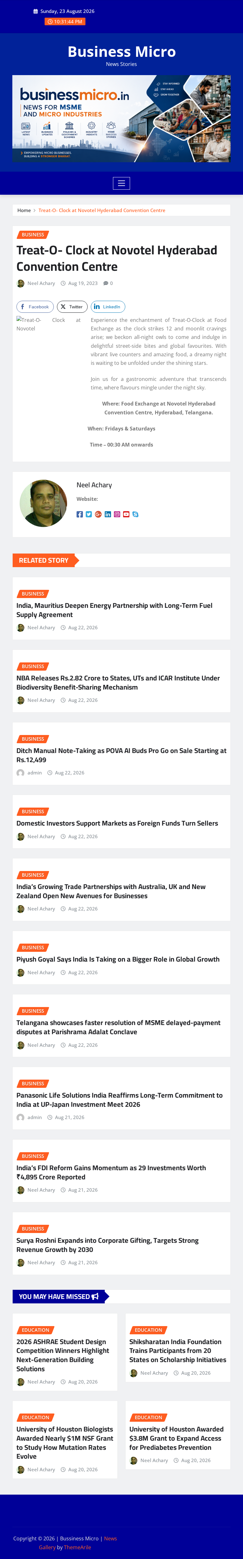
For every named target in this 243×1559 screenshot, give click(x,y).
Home (24, 210)
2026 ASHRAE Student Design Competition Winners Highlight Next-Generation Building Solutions (62, 1355)
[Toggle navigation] (121, 183)
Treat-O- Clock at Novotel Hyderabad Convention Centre (102, 210)
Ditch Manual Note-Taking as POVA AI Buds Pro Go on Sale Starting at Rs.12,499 (121, 755)
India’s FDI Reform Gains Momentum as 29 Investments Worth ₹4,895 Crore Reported (111, 1172)
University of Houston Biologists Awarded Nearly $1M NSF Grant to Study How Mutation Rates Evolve (64, 1442)
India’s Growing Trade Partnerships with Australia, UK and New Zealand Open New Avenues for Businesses (111, 891)
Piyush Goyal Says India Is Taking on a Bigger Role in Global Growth (118, 959)
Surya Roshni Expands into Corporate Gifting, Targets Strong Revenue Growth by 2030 (107, 1245)
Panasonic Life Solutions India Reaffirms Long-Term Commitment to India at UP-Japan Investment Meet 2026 (119, 1099)
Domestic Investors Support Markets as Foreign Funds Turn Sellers (117, 823)
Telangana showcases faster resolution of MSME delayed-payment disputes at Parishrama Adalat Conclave (118, 1027)
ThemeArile (77, 1547)
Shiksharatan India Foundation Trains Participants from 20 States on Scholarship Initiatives (177, 1350)
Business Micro (121, 51)
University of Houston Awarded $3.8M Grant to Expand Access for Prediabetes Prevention (176, 1438)
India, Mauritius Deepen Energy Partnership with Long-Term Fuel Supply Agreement (114, 610)
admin (35, 772)
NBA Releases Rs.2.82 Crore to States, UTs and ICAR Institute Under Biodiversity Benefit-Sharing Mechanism (118, 682)
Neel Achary (41, 283)
